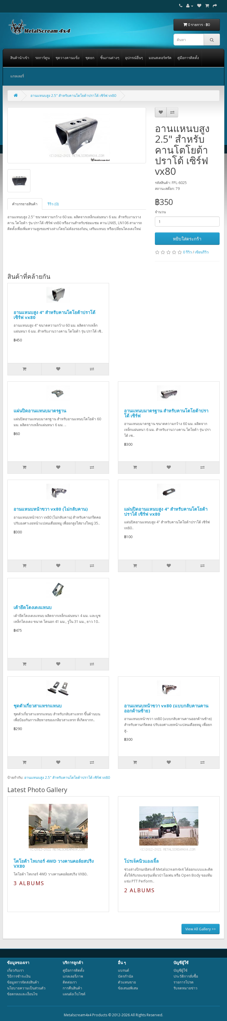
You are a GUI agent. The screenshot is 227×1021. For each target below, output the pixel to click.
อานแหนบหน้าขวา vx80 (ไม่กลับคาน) (51, 509)
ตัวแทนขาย (127, 982)
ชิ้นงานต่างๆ (109, 57)
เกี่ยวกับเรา (15, 970)
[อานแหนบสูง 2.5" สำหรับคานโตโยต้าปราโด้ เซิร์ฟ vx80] (76, 135)
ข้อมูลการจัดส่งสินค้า (23, 982)
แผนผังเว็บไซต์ (74, 993)
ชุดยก (89, 57)
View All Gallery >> (200, 929)
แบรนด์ (123, 970)
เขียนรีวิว (202, 252)
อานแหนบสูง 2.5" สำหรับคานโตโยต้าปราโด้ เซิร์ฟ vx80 (73, 95)
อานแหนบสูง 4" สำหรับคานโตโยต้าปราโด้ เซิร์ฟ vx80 (54, 314)
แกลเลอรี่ (17, 76)
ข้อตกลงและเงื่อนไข (22, 993)
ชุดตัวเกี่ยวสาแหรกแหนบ (38, 706)
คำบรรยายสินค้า (25, 203)
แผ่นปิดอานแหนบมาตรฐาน (40, 410)
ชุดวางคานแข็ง (68, 57)
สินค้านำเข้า (19, 57)
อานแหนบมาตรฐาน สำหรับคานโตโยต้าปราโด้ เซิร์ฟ (166, 413)
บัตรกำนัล (125, 976)
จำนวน (160, 211)
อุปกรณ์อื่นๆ (134, 57)
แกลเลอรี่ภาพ (73, 976)
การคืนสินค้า (72, 988)
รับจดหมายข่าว (185, 988)
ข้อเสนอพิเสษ (128, 988)
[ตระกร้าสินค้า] (207, 5)
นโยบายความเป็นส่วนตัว (26, 988)
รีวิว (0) (53, 203)
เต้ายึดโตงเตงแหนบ (33, 607)
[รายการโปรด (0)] (199, 5)
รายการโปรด (184, 982)
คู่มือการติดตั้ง (188, 57)
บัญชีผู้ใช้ (180, 970)
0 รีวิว (187, 252)
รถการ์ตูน (42, 57)
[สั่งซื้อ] (215, 5)
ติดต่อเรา (70, 982)
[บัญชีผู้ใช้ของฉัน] (189, 5)
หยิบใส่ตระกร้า (187, 239)
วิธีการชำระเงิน (18, 976)
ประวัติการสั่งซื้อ (186, 976)
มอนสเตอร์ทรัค (160, 57)
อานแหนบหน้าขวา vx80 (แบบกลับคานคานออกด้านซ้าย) (166, 708)
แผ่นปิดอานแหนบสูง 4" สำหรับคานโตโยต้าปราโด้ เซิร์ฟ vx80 (165, 511)
